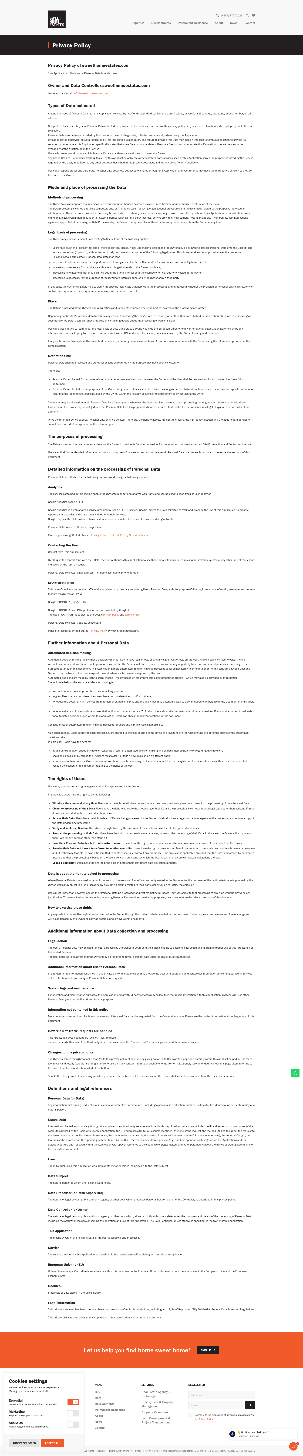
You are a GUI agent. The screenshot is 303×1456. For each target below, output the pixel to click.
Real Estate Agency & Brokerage (156, 1394)
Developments (161, 23)
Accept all (52, 1443)
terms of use (132, 614)
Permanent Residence (193, 23)
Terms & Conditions (119, 1450)
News (233, 23)
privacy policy (111, 614)
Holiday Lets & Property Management (158, 1404)
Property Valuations (155, 1412)
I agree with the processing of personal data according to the (224, 1417)
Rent (98, 1398)
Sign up (206, 1350)
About (219, 23)
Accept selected (24, 1443)
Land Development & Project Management (156, 1420)
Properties (137, 23)
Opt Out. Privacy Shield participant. (130, 535)
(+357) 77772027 (231, 15)
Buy (97, 1392)
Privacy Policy (99, 535)
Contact (249, 23)
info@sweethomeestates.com (90, 93)
